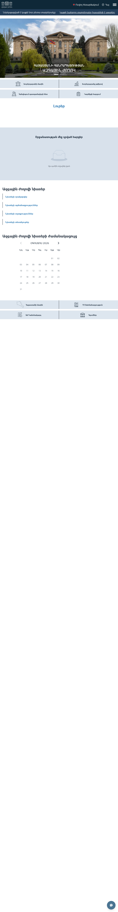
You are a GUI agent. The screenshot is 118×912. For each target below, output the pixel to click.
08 (52, 264)
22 (52, 277)
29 (52, 283)
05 (33, 264)
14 (46, 271)
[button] (58, 243)
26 (33, 283)
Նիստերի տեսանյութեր (17, 221)
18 (27, 277)
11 (27, 271)
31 (21, 289)
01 (52, 258)
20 (40, 277)
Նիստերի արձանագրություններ (21, 204)
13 (40, 271)
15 (52, 271)
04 (27, 264)
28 (46, 283)
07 (46, 264)
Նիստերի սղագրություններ (19, 213)
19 (33, 277)
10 (21, 271)
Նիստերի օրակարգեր (16, 196)
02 (58, 258)
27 (40, 283)
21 (46, 277)
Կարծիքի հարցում (92, 94)
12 (33, 271)
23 (58, 277)
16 (58, 271)
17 (21, 277)
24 (21, 283)
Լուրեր (59, 105)
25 (27, 283)
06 (40, 264)
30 (58, 283)
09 (58, 264)
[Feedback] (111, 905)
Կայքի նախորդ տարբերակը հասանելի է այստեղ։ (87, 12)
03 (21, 264)
